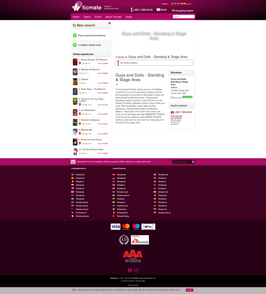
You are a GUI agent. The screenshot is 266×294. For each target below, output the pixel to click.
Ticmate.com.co (164, 212)
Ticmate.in (121, 202)
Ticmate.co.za (122, 205)
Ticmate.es (80, 178)
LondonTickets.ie (119, 168)
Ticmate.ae (162, 202)
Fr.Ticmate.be (122, 212)
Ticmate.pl (80, 185)
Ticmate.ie (131, 281)
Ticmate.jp (80, 192)
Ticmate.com (163, 174)
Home (76, 16)
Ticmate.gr (80, 199)
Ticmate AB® (140, 281)
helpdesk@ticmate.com (147, 278)
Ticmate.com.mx (82, 216)
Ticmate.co (162, 209)
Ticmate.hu (121, 188)
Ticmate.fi (121, 185)
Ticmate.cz (80, 188)
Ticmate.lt (121, 199)
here (149, 89)
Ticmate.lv (162, 188)
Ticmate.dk (121, 174)
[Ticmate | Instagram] (136, 270)
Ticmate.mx (121, 209)
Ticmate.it (162, 181)
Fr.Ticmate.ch (81, 212)
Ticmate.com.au (82, 209)
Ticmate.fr (80, 181)
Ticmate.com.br (82, 202)
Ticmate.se (80, 174)
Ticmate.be (162, 195)
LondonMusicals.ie (78, 168)
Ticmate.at (162, 199)
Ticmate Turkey (123, 216)
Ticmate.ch (162, 205)
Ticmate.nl (162, 178)
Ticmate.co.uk (122, 192)
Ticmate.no (121, 181)
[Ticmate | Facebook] (130, 270)
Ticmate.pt (162, 185)
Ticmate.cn (80, 195)
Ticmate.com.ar (123, 195)
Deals (129, 16)
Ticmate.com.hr (82, 205)
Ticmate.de (121, 178)
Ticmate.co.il (163, 192)
